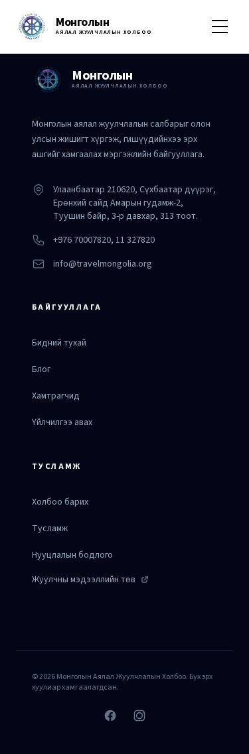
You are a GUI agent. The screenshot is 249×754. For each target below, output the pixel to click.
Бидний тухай (59, 342)
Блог (41, 369)
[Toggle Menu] (220, 26)
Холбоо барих (60, 502)
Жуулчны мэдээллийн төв (83, 579)
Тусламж (50, 528)
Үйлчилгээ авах (62, 422)
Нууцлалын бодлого (72, 555)
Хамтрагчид (56, 396)
